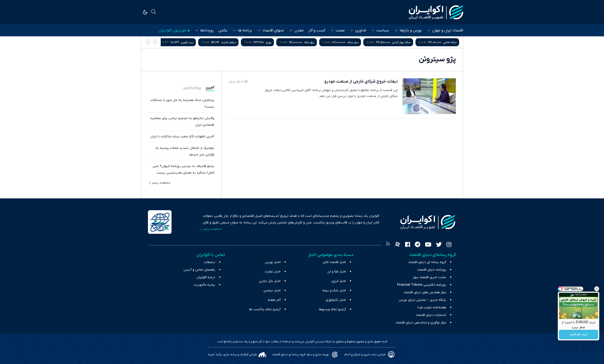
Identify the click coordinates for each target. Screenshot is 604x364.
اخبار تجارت (273, 271)
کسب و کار (316, 30)
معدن (299, 30)
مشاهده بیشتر (161, 183)
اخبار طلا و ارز (336, 271)
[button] (148, 42)
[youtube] (428, 245)
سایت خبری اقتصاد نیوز (429, 277)
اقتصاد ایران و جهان (447, 30)
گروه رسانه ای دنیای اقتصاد (427, 262)
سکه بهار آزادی (401, 42)
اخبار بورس (273, 262)
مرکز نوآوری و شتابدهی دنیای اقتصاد (421, 322)
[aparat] (397, 245)
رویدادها (207, 30)
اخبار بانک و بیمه (334, 290)
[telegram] (417, 245)
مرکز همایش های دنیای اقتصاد (425, 292)
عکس (222, 30)
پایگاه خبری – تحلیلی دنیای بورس (422, 300)
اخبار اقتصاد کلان (334, 262)
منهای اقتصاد (273, 30)
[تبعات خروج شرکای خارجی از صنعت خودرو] (429, 96)
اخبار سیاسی (272, 290)
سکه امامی (450, 42)
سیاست (383, 30)
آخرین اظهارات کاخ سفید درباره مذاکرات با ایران (182, 136)
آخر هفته (274, 300)
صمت (340, 30)
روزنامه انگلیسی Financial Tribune (421, 285)
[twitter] (439, 245)
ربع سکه (309, 42)
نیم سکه (353, 42)
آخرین (210, 87)
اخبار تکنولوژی (336, 300)
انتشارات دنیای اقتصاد (431, 315)
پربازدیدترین (192, 87)
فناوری (360, 30)
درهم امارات (228, 42)
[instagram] (448, 245)
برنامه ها (245, 30)
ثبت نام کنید (579, 334)
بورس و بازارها (411, 30)
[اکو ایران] (436, 12)
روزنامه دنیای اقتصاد (431, 270)
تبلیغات (209, 262)
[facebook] (407, 245)
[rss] (388, 245)
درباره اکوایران (206, 277)
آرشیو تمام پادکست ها (265, 309)
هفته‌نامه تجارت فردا (431, 307)
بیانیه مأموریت (204, 285)
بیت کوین (187, 42)
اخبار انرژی (338, 281)
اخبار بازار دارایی (270, 281)
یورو (269, 42)
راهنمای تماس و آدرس (199, 270)
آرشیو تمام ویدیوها (332, 309)
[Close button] (596, 288)
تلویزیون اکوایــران (172, 30)
